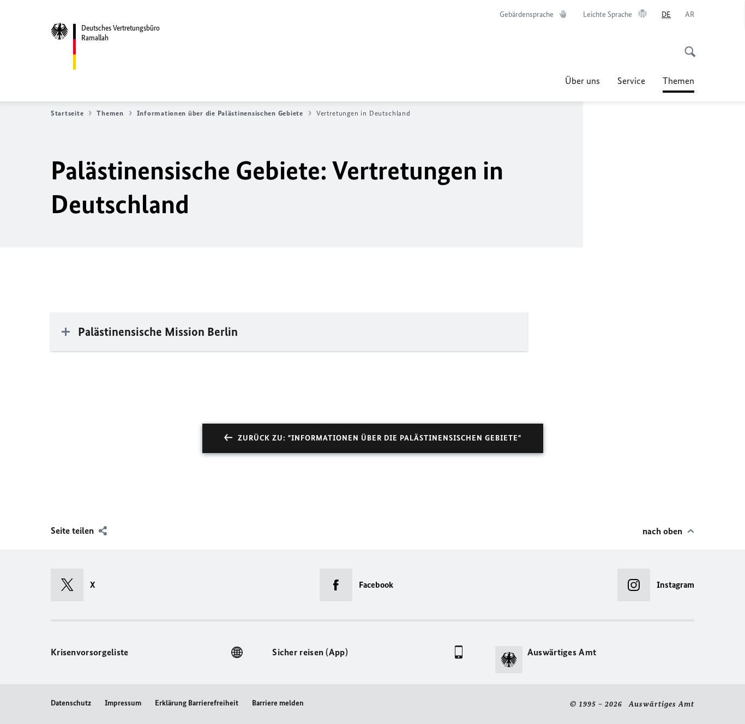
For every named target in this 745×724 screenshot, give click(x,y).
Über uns (582, 80)
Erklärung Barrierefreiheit (196, 703)
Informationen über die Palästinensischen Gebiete (220, 113)
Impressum (123, 703)
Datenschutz (71, 703)
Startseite (67, 113)
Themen (678, 84)
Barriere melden (278, 703)
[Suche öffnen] (687, 46)
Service (631, 80)
